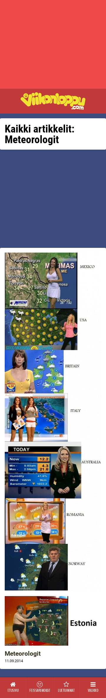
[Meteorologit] (53, 449)
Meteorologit (23, 653)
